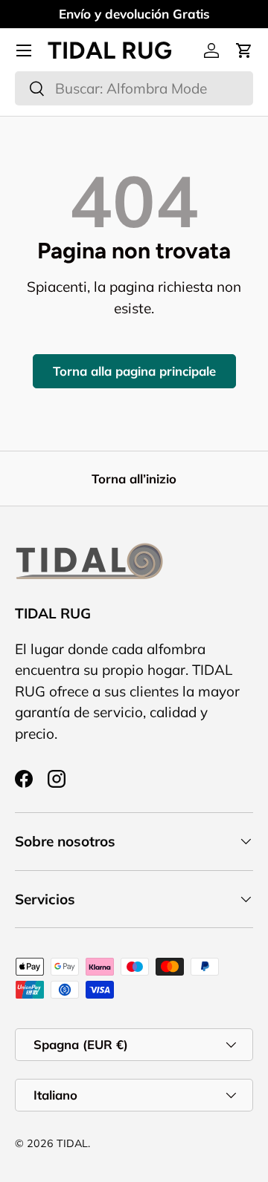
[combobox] (134, 88)
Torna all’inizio (134, 478)
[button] (244, 50)
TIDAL (72, 1143)
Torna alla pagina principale (134, 371)
